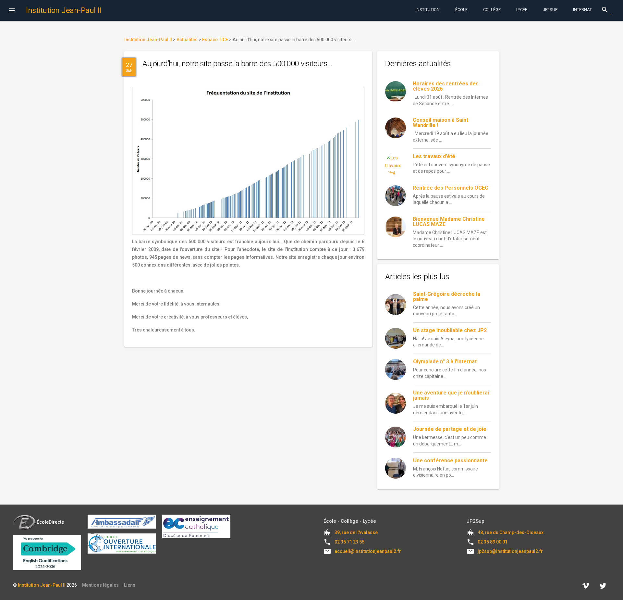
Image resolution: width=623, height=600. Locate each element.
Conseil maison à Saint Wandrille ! (440, 122)
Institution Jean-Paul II (42, 585)
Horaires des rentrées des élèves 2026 (446, 86)
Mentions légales (100, 585)
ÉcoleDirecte (50, 522)
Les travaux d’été (434, 156)
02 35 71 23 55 (349, 541)
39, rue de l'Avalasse (356, 532)
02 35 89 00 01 (492, 541)
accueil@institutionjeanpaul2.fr (368, 551)
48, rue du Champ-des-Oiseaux (511, 532)
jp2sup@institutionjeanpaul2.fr (510, 551)
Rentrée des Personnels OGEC (450, 188)
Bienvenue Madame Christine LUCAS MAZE (449, 221)
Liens (129, 585)
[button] (11, 11)
